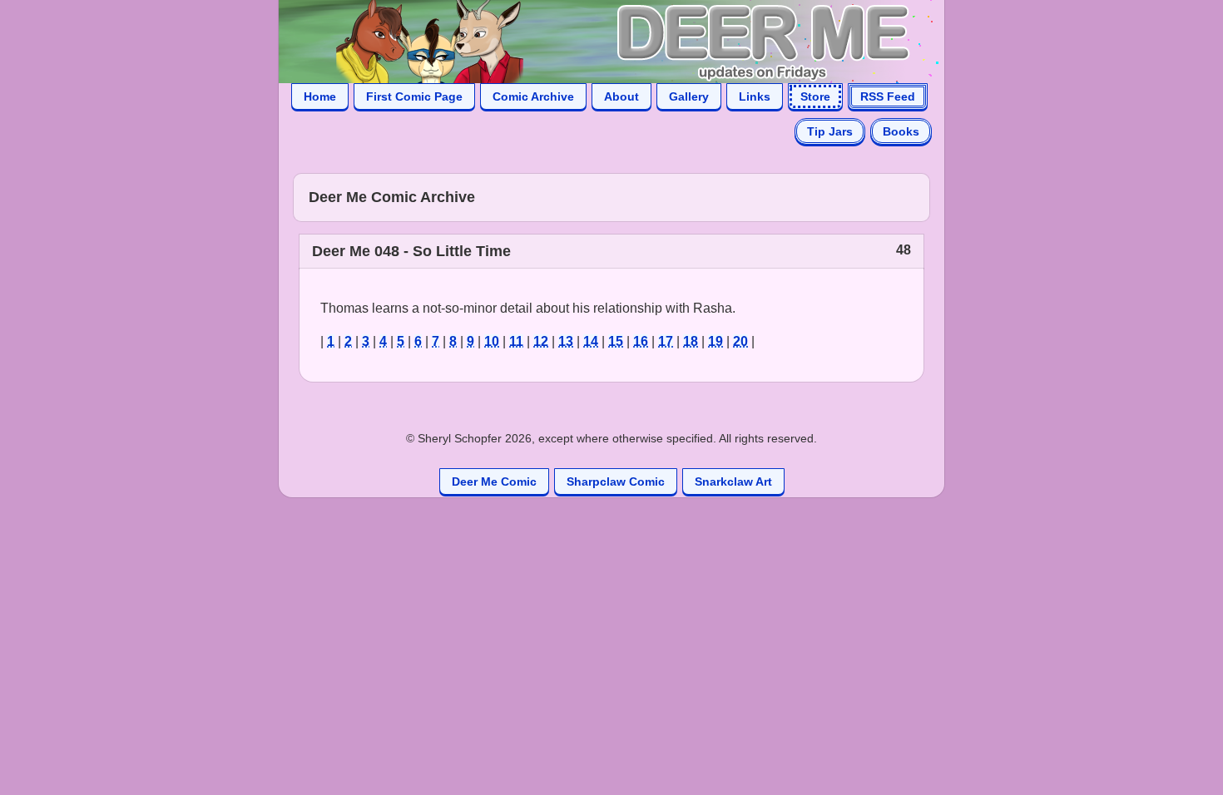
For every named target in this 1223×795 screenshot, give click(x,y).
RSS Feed (887, 96)
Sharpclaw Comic (616, 481)
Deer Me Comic (494, 481)
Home (320, 96)
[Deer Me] (595, 40)
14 (590, 341)
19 (715, 341)
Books (901, 131)
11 (516, 341)
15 (615, 341)
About (621, 96)
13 (565, 341)
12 (540, 341)
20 (740, 341)
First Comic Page (414, 96)
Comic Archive (533, 96)
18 (690, 341)
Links (754, 96)
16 (640, 341)
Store (815, 96)
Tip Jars (830, 131)
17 (665, 341)
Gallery (689, 96)
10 (491, 341)
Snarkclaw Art (733, 481)
